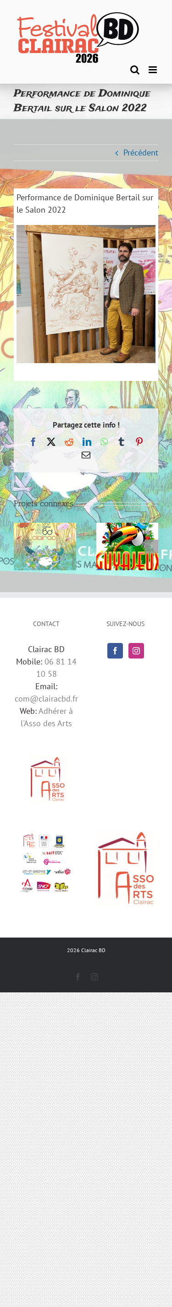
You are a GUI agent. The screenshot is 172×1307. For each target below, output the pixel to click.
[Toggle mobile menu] (153, 70)
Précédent (140, 152)
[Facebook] (115, 651)
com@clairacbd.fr (46, 698)
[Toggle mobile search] (134, 70)
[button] (21, 546)
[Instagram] (136, 651)
